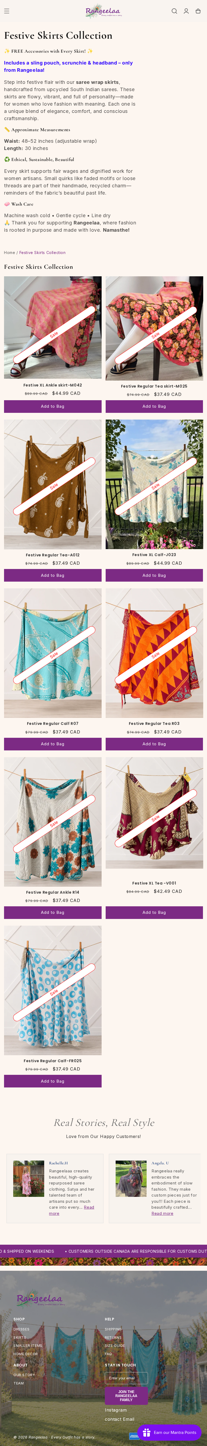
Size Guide (115, 1345)
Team (18, 1383)
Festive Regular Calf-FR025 (53, 1061)
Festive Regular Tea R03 (154, 723)
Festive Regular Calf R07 (53, 723)
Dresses (21, 1329)
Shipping (113, 1329)
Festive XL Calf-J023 (154, 554)
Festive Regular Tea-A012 (53, 555)
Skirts (19, 1337)
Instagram (116, 1410)
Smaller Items (27, 1345)
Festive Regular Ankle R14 (53, 892)
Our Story (24, 1375)
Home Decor (25, 1354)
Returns (113, 1337)
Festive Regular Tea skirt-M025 (154, 386)
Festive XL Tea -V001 (154, 883)
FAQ (108, 1354)
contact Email (119, 1419)
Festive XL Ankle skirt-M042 (52, 385)
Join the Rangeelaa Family (126, 1396)
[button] (7, 11)
